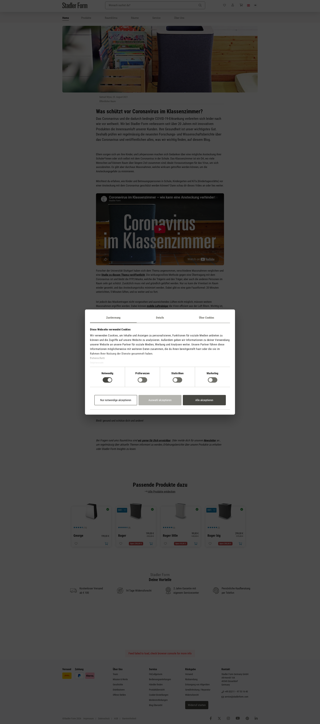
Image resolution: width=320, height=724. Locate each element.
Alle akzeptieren (204, 400)
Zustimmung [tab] (113, 317)
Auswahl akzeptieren (160, 400)
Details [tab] (160, 317)
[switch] (142, 380)
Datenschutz (97, 358)
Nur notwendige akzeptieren (115, 400)
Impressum (97, 362)
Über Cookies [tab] (206, 317)
